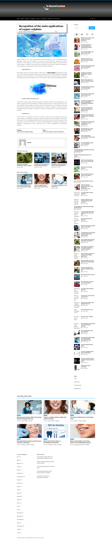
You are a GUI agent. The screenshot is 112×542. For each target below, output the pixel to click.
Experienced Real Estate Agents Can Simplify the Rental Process (86, 109)
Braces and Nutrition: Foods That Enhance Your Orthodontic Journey (80, 441)
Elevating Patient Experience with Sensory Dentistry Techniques (29, 441)
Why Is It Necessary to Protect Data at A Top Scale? (88, 226)
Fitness (18, 486)
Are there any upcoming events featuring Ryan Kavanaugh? (41, 165)
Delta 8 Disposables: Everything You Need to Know (88, 136)
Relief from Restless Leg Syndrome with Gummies (87, 59)
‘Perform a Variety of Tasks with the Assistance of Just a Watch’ (87, 360)
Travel (18, 532)
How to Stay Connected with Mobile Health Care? (87, 94)
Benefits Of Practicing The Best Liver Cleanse (82, 155)
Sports (18, 522)
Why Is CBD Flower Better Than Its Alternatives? (87, 174)
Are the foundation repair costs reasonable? (87, 143)
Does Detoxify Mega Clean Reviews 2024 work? (87, 52)
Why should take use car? (87, 309)
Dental (18, 415)
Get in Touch (56, 18)
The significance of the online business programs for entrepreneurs (88, 234)
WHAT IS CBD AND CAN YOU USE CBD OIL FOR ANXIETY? (87, 201)
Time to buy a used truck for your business (87, 296)
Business (27, 18)
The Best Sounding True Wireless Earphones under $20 (87, 269)
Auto (18, 456)
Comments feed (77, 385)
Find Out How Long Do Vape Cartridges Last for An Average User (87, 123)
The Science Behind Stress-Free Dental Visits (59, 186)
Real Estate (19, 512)
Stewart (32, 31)
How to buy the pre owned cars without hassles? (87, 282)
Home (18, 18)
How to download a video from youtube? (87, 331)
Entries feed (76, 381)
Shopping (33, 18)
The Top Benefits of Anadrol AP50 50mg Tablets (87, 87)
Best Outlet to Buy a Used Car (88, 274)
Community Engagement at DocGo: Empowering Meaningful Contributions (87, 102)
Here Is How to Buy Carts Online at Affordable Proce (87, 80)
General (18, 496)
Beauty (18, 460)
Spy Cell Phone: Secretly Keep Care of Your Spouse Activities (88, 325)
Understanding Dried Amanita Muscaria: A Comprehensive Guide (86, 46)
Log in (75, 378)
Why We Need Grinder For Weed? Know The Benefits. (87, 160)
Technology (43, 18)
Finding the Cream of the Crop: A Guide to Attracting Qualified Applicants (59, 165)
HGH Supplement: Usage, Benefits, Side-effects (87, 129)
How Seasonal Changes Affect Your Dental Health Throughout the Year (24, 187)
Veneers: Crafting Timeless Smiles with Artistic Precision (41, 186)
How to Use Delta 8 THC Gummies (86, 219)
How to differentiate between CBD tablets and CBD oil (88, 240)
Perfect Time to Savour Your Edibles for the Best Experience (87, 39)
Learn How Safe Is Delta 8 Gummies (87, 193)
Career (18, 466)
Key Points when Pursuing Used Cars (87, 289)
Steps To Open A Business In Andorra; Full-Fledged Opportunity (87, 255)
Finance (38, 18)
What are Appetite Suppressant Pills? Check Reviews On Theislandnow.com (87, 186)
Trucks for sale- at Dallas (87, 316)
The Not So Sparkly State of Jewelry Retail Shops (87, 352)
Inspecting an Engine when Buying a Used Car (87, 303)
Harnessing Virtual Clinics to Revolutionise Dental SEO (52, 441)
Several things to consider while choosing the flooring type (84, 207)
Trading (18, 529)
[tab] (76, 34)
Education (50, 18)
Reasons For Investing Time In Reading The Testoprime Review (87, 116)
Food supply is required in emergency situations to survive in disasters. (87, 248)
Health (22, 18)
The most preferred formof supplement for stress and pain (87, 213)
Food (18, 489)
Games (18, 493)
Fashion (18, 479)
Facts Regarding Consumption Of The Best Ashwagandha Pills (84, 150)
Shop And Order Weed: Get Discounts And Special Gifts (87, 261)
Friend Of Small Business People (87, 345)
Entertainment (20, 476)
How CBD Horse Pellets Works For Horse (83, 181)
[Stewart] (22, 142)
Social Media (20, 519)
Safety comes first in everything (86, 366)
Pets (18, 509)
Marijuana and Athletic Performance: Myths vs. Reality (24, 165)
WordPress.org (77, 388)
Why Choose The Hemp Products (86, 167)
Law (18, 506)
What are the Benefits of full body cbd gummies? (87, 66)
